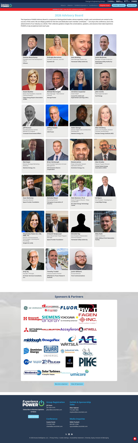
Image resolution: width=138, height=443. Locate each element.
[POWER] (134, 1)
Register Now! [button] (104, 5)
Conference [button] (93, 5)
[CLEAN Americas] (127, 1)
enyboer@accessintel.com (78, 412)
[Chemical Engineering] (111, 1)
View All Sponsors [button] (77, 384)
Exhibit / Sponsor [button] (118, 5)
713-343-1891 (50, 424)
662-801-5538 (74, 424)
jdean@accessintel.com (54, 410)
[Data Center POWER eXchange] (119, 1)
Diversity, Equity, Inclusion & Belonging (97, 438)
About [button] (63, 5)
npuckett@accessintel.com (79, 426)
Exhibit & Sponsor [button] (81, 5)
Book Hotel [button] (131, 5)
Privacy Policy (54, 438)
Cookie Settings (64, 438)
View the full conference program (73, 9)
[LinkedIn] (69, 434)
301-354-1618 (50, 407)
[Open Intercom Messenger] (135, 438)
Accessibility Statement (77, 438)
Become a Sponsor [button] (61, 384)
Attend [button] (69, 5)
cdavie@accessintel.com (54, 426)
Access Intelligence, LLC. (41, 438)
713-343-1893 (74, 410)
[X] (66, 434)
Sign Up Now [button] (33, 417)
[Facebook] (72, 434)
